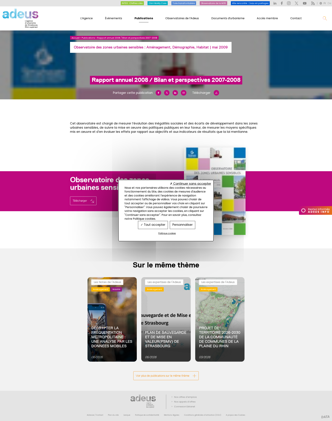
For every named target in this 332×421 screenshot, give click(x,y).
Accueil (76, 37)
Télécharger (201, 93)
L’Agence (86, 18)
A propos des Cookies (235, 415)
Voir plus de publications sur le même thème (162, 375)
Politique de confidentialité (147, 415)
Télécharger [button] (80, 200)
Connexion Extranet (184, 406)
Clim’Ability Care (158, 3)
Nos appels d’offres (185, 401)
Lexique (126, 415)
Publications (144, 18)
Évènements (113, 18)
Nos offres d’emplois (185, 397)
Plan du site (113, 415)
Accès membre (267, 18)
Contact (296, 18)
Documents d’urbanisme (228, 18)
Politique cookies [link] (167, 233)
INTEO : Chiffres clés (132, 3)
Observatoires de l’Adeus (182, 18)
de (329, 3)
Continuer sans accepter (191, 184)
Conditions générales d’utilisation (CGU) (202, 415)
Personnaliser (182, 225)
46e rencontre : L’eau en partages (250, 3)
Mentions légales (171, 415)
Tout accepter (154, 225)
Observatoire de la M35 (213, 3)
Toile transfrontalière (184, 3)
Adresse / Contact (95, 415)
